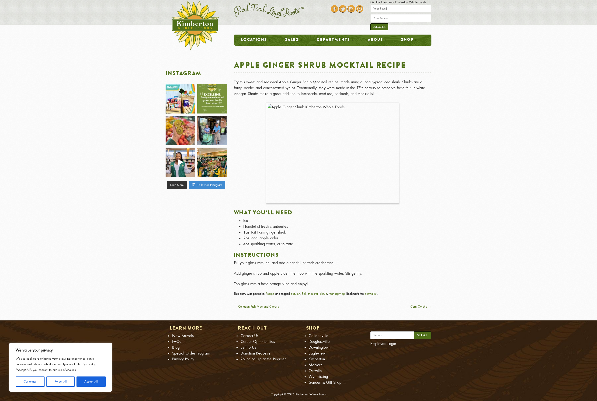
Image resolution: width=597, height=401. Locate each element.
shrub (323, 294)
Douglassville (319, 341)
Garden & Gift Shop (325, 382)
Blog (176, 347)
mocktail (313, 294)
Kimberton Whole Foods (310, 394)
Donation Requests (255, 353)
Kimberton (317, 359)
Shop (407, 39)
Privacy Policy (183, 359)
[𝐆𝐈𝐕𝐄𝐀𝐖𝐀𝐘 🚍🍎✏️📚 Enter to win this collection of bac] (180, 98)
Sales (292, 39)
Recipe (270, 294)
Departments (333, 39)
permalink (371, 294)
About (375, 39)
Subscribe (379, 26)
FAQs (176, 341)
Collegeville (318, 335)
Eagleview (317, 353)
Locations (254, 39)
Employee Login (383, 343)
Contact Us (249, 335)
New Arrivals (183, 335)
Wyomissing (318, 376)
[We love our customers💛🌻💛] (212, 98)
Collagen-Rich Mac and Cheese (256, 307)
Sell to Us (248, 347)
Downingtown (319, 347)
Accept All (91, 381)
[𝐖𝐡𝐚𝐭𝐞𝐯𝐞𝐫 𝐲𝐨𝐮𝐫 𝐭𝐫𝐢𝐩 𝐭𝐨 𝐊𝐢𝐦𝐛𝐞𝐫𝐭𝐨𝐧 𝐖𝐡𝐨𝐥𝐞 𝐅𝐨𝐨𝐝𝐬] (212, 130)
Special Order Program (191, 353)
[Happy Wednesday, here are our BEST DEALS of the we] (180, 130)
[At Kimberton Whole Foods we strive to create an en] (180, 162)
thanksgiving (337, 294)
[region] (60, 367)
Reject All (61, 381)
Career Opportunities (257, 341)
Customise (30, 381)
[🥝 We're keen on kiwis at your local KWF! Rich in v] (212, 162)
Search (422, 335)
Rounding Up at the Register (263, 359)
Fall (304, 294)
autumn (295, 294)
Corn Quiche (420, 307)
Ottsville (315, 370)
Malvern (315, 364)
